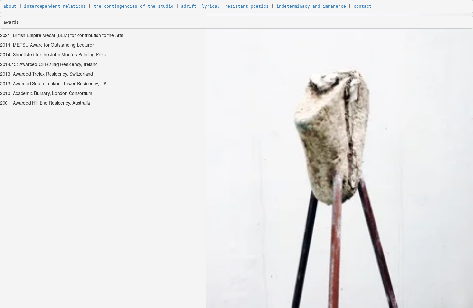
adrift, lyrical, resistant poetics (225, 6)
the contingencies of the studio (133, 6)
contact (363, 6)
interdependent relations (55, 6)
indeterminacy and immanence (311, 6)
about (10, 6)
